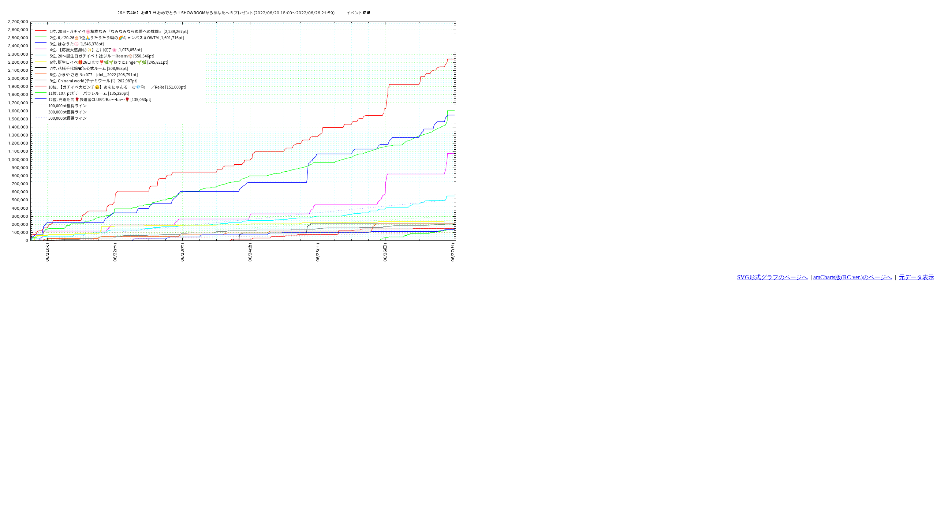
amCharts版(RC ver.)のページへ (852, 277)
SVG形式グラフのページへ (772, 277)
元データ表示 (916, 277)
